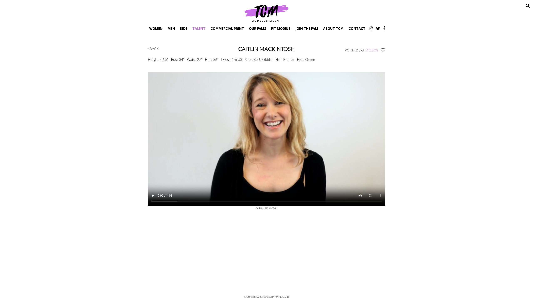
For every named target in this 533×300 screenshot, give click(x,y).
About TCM (333, 28)
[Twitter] (378, 28)
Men (171, 28)
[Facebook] (384, 28)
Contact (357, 28)
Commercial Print (227, 28)
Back (154, 48)
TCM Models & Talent (266, 12)
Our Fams (257, 28)
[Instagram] (371, 28)
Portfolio (354, 50)
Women (156, 28)
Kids (183, 28)
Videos (372, 50)
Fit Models (280, 28)
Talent (198, 28)
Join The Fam (306, 28)
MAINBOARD (282, 296)
